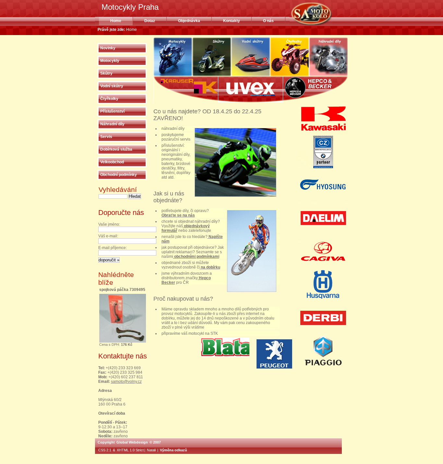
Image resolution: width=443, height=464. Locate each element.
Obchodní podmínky (118, 174)
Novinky (107, 48)
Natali (151, 450)
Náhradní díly (112, 124)
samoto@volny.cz (126, 381)
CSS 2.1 (104, 450)
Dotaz (149, 21)
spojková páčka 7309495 (122, 289)
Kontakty (231, 21)
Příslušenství (112, 111)
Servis (106, 136)
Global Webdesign (132, 442)
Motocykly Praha (319, 14)
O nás (268, 21)
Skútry (106, 73)
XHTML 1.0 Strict (130, 450)
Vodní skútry (111, 86)
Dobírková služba (116, 149)
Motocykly (109, 60)
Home (115, 21)
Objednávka (189, 21)
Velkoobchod (112, 162)
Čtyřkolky (109, 98)
